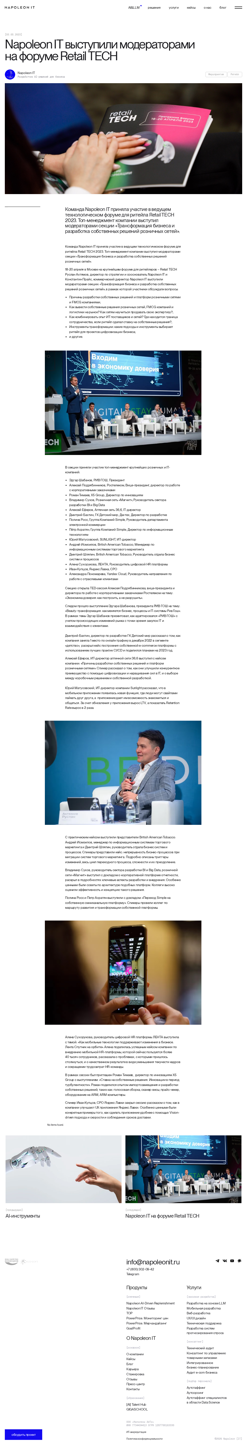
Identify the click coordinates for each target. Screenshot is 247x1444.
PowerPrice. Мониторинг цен (147, 1318)
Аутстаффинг (196, 1388)
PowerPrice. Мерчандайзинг (146, 1323)
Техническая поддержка (204, 1323)
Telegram (132, 1274)
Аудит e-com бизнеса (202, 1372)
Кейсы (130, 1359)
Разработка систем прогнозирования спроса (205, 1330)
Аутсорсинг (195, 1393)
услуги (174, 7)
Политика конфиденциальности (144, 1438)
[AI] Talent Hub (136, 1404)
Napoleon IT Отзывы (140, 1308)
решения (154, 7)
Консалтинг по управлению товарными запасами (206, 1355)
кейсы (191, 7)
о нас (207, 7)
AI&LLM (134, 7)
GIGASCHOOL (137, 1409)
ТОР (129, 1313)
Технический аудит (200, 1348)
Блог (129, 1364)
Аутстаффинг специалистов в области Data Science (207, 1400)
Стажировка (135, 1374)
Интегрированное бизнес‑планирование (203, 1365)
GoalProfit (133, 1328)
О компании (135, 1354)
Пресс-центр (135, 1384)
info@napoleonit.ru (153, 1261)
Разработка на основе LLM (206, 1303)
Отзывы (131, 1379)
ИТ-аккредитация (136, 1431)
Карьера (132, 1369)
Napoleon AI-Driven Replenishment (150, 1303)
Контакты (133, 1389)
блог (223, 7)
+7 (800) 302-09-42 (140, 1269)
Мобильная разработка (204, 1308)
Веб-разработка (198, 1313)
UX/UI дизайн (196, 1318)
